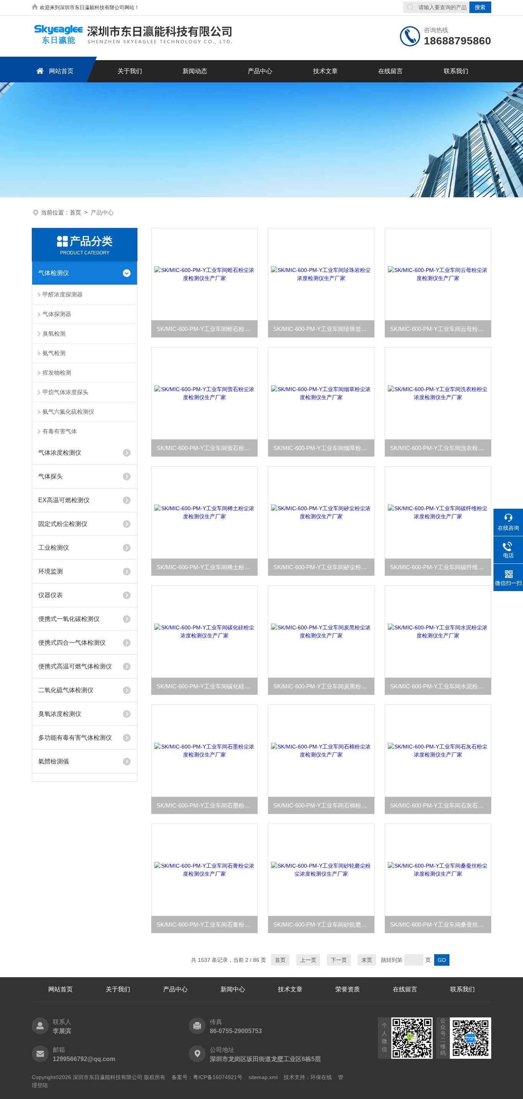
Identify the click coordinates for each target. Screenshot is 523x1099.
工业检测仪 (53, 547)
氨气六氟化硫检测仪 (68, 411)
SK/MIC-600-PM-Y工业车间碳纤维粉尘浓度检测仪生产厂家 (440, 567)
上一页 (308, 960)
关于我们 (130, 71)
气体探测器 (56, 314)
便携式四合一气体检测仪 (72, 642)
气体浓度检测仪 (59, 452)
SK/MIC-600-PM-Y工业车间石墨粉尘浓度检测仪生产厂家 (207, 805)
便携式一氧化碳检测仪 (69, 619)
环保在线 (321, 1077)
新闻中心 (233, 989)
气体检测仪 (53, 273)
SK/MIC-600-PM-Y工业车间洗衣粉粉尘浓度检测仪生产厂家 (440, 448)
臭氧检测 (53, 333)
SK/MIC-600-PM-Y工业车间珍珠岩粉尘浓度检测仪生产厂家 (323, 329)
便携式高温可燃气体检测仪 (75, 666)
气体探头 (50, 476)
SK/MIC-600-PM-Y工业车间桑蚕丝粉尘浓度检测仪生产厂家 (440, 924)
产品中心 (260, 71)
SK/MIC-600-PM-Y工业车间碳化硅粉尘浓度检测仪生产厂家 (207, 686)
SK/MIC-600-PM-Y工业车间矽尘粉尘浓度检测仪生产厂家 (323, 567)
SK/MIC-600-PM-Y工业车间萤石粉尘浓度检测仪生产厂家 (207, 448)
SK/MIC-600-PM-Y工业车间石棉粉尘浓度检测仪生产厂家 (323, 805)
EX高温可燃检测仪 (64, 500)
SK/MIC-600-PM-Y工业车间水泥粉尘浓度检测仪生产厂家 (440, 686)
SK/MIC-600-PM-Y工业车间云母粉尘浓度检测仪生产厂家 (440, 329)
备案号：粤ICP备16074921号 (207, 1077)
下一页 (339, 960)
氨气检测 (53, 353)
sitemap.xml (263, 1077)
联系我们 (456, 71)
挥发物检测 (56, 372)
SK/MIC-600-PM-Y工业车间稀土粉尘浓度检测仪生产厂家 (207, 567)
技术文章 (325, 71)
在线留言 (390, 71)
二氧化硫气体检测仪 (65, 690)
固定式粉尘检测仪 (62, 524)
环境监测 (50, 571)
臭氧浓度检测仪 (59, 714)
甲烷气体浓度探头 (65, 392)
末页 (366, 960)
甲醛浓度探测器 (62, 294)
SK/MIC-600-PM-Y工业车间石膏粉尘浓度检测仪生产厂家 (207, 924)
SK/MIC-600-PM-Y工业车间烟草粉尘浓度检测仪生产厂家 (323, 448)
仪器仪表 (50, 595)
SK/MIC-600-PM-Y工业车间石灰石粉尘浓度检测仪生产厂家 (440, 805)
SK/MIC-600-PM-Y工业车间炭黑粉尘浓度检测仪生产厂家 (323, 686)
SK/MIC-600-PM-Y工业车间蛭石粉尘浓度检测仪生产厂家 (207, 329)
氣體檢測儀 (53, 761)
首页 (75, 212)
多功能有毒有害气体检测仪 (75, 737)
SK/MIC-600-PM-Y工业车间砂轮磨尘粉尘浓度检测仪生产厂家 (323, 924)
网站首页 (61, 71)
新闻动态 (195, 71)
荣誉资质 (347, 989)
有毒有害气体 (59, 431)
